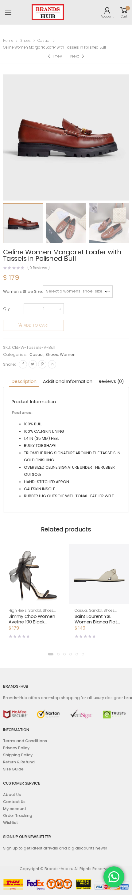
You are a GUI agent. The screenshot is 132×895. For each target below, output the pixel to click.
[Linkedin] (52, 364)
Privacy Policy (16, 747)
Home (8, 40)
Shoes (25, 40)
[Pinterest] (42, 364)
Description (24, 381)
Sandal (34, 610)
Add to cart (36, 325)
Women (68, 354)
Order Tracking (17, 815)
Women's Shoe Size (22, 291)
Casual (43, 40)
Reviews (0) (111, 381)
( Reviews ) (38, 268)
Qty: (6, 308)
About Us (12, 794)
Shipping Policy (18, 755)
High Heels (18, 610)
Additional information (67, 381)
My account (14, 808)
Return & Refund (19, 762)
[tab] (24, 382)
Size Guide (13, 769)
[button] (50, 654)
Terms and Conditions (25, 740)
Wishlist (10, 822)
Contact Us (14, 801)
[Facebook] (23, 364)
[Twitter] (33, 364)
